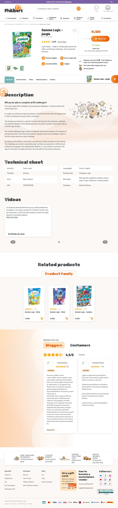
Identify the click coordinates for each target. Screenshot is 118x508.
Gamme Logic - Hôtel (57, 312)
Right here (68, 2)
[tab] (59, 274)
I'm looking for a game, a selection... (49, 9)
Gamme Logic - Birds (32, 312)
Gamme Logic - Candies (83, 312)
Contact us (8, 2)
